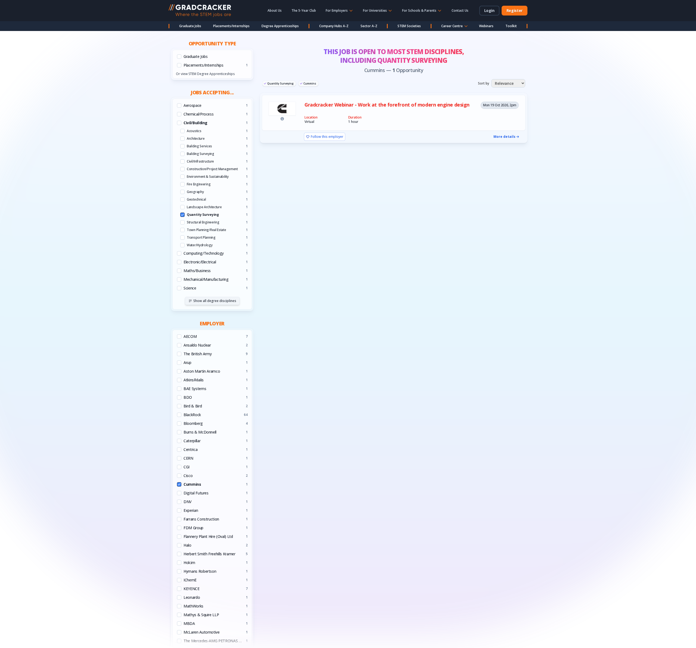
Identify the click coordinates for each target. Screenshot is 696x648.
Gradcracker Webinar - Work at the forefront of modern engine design (387, 105)
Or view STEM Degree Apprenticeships (205, 73)
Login (489, 10)
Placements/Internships (231, 26)
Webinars (486, 26)
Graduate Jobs (190, 26)
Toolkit (511, 26)
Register (515, 10)
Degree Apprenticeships (280, 26)
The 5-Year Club (303, 10)
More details (504, 137)
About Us (275, 10)
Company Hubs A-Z (334, 26)
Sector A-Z (369, 26)
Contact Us (460, 10)
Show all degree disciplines (214, 300)
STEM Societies (409, 26)
